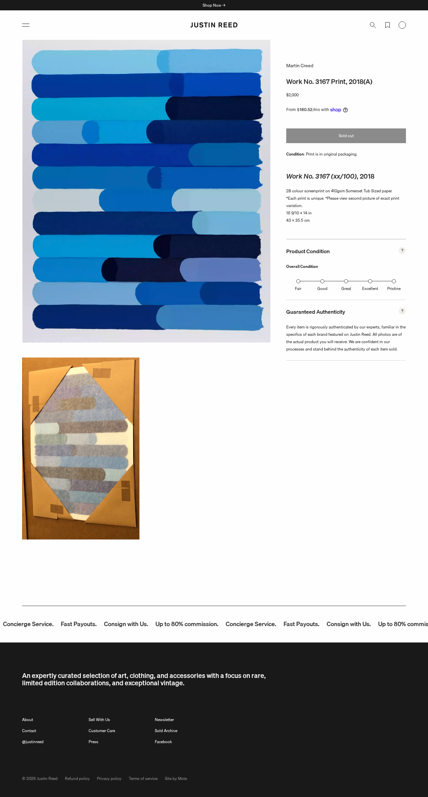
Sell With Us (99, 719)
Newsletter (164, 719)
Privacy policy (109, 778)
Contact (29, 730)
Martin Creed (299, 65)
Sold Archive (166, 730)
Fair (298, 288)
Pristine (394, 288)
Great (346, 288)
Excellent (370, 288)
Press (93, 741)
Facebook (163, 741)
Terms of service (143, 778)
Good (322, 288)
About (27, 719)
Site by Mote (176, 778)
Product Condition (308, 251)
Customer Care (102, 730)
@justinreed (32, 741)
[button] (25, 25)
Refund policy (77, 778)
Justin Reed (47, 778)
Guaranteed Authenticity (315, 311)
